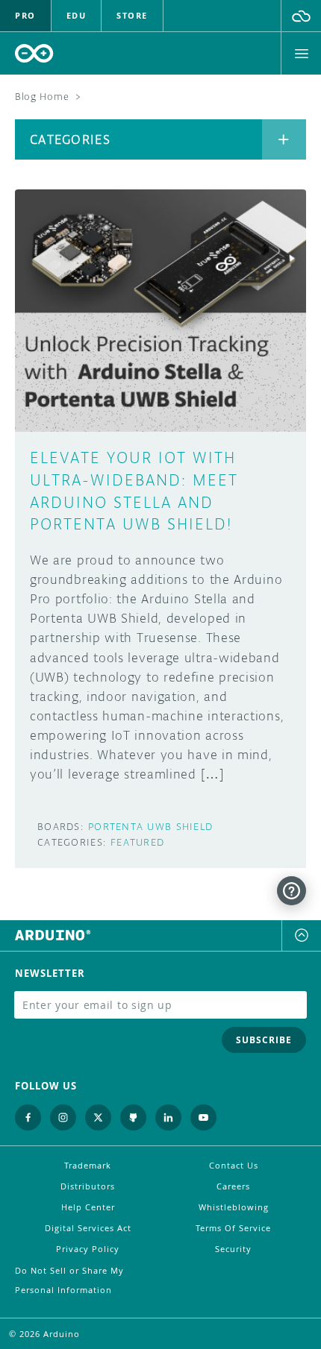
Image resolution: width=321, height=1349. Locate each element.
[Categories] (284, 139)
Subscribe (264, 1040)
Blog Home (42, 96)
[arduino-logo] (34, 53)
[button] (301, 15)
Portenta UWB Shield (150, 826)
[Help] (291, 890)
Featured (137, 842)
